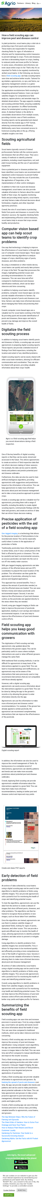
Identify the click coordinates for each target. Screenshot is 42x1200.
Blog (33, 3)
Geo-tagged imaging (10, 533)
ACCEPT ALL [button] (9, 1195)
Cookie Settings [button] (9, 1190)
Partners (20, 3)
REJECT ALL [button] (22, 1190)
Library (28, 3)
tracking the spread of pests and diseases (18, 1082)
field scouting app (14, 76)
